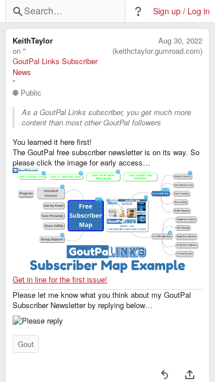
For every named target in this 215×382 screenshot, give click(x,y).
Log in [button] (198, 11)
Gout (26, 344)
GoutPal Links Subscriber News (55, 66)
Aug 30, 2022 (180, 41)
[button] (138, 11)
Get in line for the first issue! (60, 279)
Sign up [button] (167, 11)
